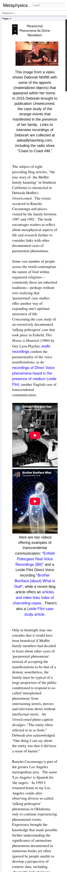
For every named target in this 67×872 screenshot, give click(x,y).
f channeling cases (33, 600)
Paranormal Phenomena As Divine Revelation (34, 30)
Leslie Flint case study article (39, 611)
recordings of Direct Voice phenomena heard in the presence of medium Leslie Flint (34, 376)
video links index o (38, 597)
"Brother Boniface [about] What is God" (34, 580)
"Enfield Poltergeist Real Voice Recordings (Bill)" (35, 558)
